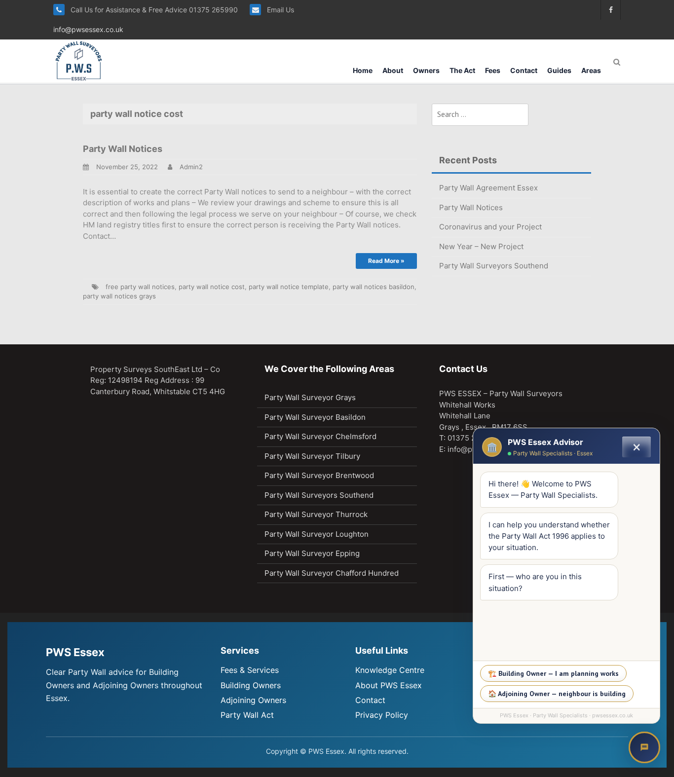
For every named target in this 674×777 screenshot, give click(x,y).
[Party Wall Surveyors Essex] (78, 60)
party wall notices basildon (373, 287)
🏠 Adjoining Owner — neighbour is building (557, 693)
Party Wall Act (247, 715)
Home (363, 70)
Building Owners (251, 685)
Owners (426, 70)
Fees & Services (250, 670)
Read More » (386, 260)
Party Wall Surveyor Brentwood (319, 475)
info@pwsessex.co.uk (88, 29)
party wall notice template (289, 287)
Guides (559, 70)
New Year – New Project (481, 246)
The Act (462, 70)
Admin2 (191, 167)
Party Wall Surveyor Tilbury (312, 456)
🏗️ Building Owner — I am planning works (553, 673)
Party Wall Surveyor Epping (312, 553)
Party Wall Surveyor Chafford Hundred (331, 573)
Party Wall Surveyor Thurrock (316, 514)
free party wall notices (140, 287)
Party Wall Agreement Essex (488, 187)
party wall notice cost (212, 287)
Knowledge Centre (389, 670)
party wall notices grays (119, 296)
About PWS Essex (388, 685)
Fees (492, 70)
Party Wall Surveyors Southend (493, 265)
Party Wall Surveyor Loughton (316, 534)
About (392, 70)
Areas (591, 70)
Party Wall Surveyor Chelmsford (320, 436)
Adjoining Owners (253, 700)
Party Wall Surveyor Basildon (315, 417)
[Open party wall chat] (644, 747)
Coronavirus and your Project (490, 226)
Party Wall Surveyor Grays (310, 397)
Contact (523, 70)
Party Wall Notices (122, 149)
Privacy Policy (381, 715)
